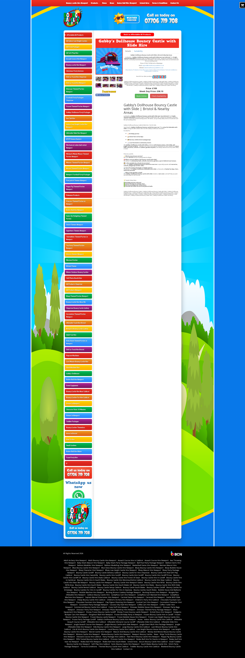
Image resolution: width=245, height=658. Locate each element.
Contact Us (174, 3)
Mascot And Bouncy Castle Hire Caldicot (129, 632)
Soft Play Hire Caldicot (100, 644)
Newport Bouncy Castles (142, 634)
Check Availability (159, 96)
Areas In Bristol (71, 433)
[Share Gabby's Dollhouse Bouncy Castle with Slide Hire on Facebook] (109, 95)
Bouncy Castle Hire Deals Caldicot (96, 577)
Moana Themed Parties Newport (77, 168)
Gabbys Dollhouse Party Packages (78, 112)
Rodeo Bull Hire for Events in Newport (152, 639)
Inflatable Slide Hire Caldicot (148, 622)
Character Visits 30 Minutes (76, 409)
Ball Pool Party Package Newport (150, 563)
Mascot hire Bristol (159, 70)
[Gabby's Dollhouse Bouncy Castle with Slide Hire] (109, 61)
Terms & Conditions (159, 3)
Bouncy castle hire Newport (77, 3)
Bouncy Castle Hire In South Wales (91, 580)
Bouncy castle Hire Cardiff (110, 575)
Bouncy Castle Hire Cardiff (133, 575)
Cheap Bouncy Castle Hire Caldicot (91, 600)
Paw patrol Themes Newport (76, 180)
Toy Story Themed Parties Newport (75, 246)
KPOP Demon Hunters (74, 139)
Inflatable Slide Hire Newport (76, 133)
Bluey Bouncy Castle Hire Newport (149, 568)
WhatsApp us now (78, 484)
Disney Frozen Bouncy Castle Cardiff (101, 612)
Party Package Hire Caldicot (114, 636)
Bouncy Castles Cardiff (156, 587)
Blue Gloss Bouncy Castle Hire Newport (117, 568)
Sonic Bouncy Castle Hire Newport (125, 644)
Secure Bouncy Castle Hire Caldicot (153, 641)
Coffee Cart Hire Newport (147, 604)
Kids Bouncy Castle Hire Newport (107, 627)
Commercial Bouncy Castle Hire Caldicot (90, 607)
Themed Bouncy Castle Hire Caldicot (113, 646)
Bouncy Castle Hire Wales (143, 585)
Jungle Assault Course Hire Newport (88, 624)
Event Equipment (72, 385)
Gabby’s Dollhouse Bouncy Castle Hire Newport (116, 619)
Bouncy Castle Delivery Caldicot (108, 572)
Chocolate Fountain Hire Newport (90, 602)
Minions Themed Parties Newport (78, 162)
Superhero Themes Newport (76, 230)
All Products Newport (74, 290)
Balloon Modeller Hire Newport (90, 565)
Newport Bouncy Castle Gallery (77, 329)
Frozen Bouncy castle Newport (103, 617)
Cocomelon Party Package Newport (93, 604)
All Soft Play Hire (72, 53)
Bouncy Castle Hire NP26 (154, 582)
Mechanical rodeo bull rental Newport (76, 146)
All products (128, 70)
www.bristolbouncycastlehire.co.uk (153, 68)
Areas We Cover (143, 70)
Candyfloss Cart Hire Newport (123, 595)
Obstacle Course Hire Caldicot (88, 636)
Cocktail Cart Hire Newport (147, 602)
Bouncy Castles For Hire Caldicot (77, 397)
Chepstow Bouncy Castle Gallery (77, 308)
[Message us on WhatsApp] (78, 496)
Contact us (155, 71)
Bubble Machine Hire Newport (91, 592)
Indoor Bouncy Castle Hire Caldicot (158, 619)
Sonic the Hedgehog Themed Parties (76, 217)
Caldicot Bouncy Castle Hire (98, 595)
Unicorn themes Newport (75, 254)
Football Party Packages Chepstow (75, 99)
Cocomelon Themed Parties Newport (76, 315)
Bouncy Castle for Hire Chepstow (135, 572)
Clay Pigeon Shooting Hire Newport (120, 602)
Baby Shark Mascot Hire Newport (91, 563)
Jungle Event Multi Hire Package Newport (157, 624)
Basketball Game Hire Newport (145, 565)
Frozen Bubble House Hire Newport (132, 617)
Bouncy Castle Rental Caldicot (83, 587)
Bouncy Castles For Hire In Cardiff (87, 590)
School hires (144, 3)
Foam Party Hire (72, 457)
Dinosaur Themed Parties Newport (75, 90)
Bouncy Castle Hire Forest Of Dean (125, 577)
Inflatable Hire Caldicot (96, 622)
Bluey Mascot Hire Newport (149, 570)
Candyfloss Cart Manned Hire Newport (153, 595)
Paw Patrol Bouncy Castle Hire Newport (143, 636)
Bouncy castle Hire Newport (76, 65)
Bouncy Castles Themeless (75, 427)
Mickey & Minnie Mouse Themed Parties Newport (77, 155)
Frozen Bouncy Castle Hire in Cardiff (158, 614)
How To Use (70, 439)
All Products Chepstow (74, 284)
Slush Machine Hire (73, 367)
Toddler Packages (72, 421)
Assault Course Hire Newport (76, 59)
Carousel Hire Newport (155, 597)
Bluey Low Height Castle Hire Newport (121, 570)
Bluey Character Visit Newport (91, 570)
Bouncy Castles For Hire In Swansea (117, 590)
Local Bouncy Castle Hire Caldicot (121, 629)
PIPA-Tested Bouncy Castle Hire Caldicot (92, 639)
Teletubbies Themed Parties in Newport (77, 238)
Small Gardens (71, 445)
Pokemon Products (73, 195)
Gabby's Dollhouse (72, 373)
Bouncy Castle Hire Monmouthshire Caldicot (125, 580)
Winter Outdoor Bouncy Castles (77, 272)
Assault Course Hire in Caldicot (130, 560)
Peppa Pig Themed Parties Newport (75, 188)
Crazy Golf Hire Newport (119, 607)
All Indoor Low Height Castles (76, 41)
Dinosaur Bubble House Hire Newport (145, 607)
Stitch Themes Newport (74, 224)
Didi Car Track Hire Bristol (75, 349)
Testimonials (147, 71)
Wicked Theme (71, 266)
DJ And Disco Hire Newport (161, 612)
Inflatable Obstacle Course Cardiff (121, 622)
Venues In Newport (73, 403)
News (112, 3)
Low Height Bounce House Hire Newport (153, 629)
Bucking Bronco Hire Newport (154, 592)
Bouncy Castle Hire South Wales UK (117, 585)
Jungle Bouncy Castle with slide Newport (121, 624)
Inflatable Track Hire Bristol (76, 323)
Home (104, 3)
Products (94, 3)
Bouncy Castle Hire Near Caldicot (77, 391)
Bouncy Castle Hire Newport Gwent (128, 582)
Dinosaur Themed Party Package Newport (154, 609)
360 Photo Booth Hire (74, 278)
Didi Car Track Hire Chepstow (76, 77)
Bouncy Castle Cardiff (85, 572)
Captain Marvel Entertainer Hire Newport (102, 597)
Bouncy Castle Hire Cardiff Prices (158, 575)
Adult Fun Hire (71, 335)
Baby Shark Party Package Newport (120, 563)
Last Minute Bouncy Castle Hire (77, 361)
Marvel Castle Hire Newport (100, 632)
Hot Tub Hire (70, 118)
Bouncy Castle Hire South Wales (88, 585)
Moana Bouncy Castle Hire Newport (116, 634)
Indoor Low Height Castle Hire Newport (76, 125)
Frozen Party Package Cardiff (84, 619)
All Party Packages (72, 47)
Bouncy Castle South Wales (134, 587)
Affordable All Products (75, 35)
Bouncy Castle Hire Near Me (76, 302)
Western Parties (72, 260)
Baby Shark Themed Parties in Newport (76, 342)
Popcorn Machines (72, 355)
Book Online (141, 96)
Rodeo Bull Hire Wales (74, 451)
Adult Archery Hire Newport (75, 560)
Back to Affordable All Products (137, 34)
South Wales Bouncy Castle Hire (154, 644)
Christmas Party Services (75, 71)
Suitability (138, 51)
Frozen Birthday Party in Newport (128, 614)
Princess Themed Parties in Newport (75, 202)
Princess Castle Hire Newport (123, 639)
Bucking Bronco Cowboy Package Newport (123, 592)
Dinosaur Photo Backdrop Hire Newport (118, 609)
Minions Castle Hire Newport (88, 634)
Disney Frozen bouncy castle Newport (132, 612)
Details (128, 51)
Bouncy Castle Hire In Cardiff (153, 577)
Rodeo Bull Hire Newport (127, 3)
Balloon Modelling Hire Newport (117, 565)
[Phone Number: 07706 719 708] (161, 21)
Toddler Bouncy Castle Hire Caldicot (145, 646)
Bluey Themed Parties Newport (77, 296)
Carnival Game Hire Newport (132, 597)
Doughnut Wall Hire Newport (101, 614)
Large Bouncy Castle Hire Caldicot (136, 627)
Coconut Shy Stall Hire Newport (123, 604)
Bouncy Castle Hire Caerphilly (86, 575)
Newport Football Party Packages (78, 174)
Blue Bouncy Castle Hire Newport (86, 568)
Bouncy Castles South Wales (145, 590)
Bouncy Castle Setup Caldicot (109, 587)
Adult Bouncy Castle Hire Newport (102, 560)
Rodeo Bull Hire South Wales (114, 641)
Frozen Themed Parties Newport (77, 106)
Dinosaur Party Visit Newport (88, 609)
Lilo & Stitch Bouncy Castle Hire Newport (89, 629)
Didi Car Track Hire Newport (76, 83)
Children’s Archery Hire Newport (120, 600)
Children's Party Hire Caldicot (147, 600)
